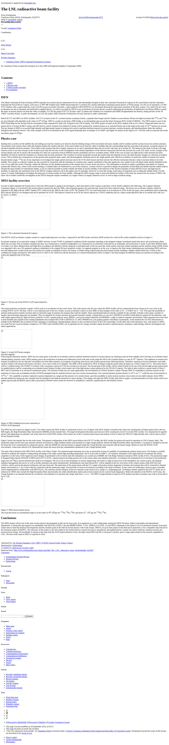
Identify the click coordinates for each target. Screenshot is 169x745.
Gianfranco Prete (14, 28)
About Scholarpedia (14, 740)
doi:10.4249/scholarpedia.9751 (91, 17)
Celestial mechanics (13, 651)
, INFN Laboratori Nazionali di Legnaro (28, 62)
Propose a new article (14, 631)
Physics (9, 660)
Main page (10, 626)
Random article (12, 635)
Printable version (12, 704)
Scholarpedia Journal (14, 688)
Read (8, 597)
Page (8, 581)
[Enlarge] (2, 231)
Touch (8, 663)
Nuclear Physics (12, 559)
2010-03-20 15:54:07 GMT (23, 548)
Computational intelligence (16, 656)
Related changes (12, 700)
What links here (12, 697)
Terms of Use (27, 733)
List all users (11, 686)
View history (11, 602)
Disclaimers (10, 742)
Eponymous (10, 561)
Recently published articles (16, 674)
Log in (8, 571)
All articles (10, 681)
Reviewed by (6, 545)
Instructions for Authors (15, 633)
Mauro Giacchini (7, 53)
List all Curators (12, 683)
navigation (12, 20)
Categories (5, 553)
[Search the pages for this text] (28, 616)
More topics (10, 665)
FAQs (8, 637)
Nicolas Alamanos (8, 58)
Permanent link (12, 706)
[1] (156, 463)
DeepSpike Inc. (30, 3)
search (19, 20)
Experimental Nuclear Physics (17, 557)
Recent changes (12, 679)
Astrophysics (11, 649)
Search (3, 611)
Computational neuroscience (17, 654)
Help (8, 639)
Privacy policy (11, 737)
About (8, 628)
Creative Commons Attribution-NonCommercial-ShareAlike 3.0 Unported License (98, 731)
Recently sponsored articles (16, 677)
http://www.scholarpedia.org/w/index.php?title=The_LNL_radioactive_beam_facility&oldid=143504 (53, 550)
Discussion (10, 583)
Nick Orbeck (6, 45)
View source (11, 599)
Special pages (11, 702)
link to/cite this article (159, 17)
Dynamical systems (13, 658)
